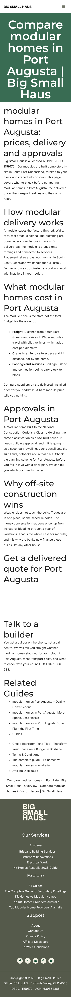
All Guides (35, 886)
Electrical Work (37, 862)
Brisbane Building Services (37, 851)
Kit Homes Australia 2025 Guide (35, 867)
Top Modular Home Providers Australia (35, 907)
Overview (30, 786)
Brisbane (36, 845)
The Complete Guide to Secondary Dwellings (35, 891)
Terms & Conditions (35, 947)
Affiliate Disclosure (35, 941)
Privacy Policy (35, 936)
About (35, 925)
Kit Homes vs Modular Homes (35, 896)
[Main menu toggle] (63, 7)
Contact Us (35, 931)
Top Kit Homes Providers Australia (35, 902)
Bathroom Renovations (37, 857)
